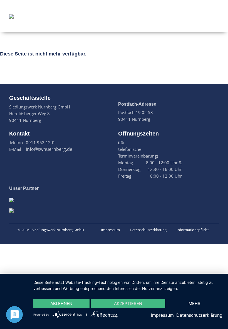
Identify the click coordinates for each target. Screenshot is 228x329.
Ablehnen (61, 303)
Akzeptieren (128, 303)
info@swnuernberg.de (49, 149)
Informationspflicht (193, 229)
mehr (194, 303)
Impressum (110, 229)
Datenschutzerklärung (148, 229)
